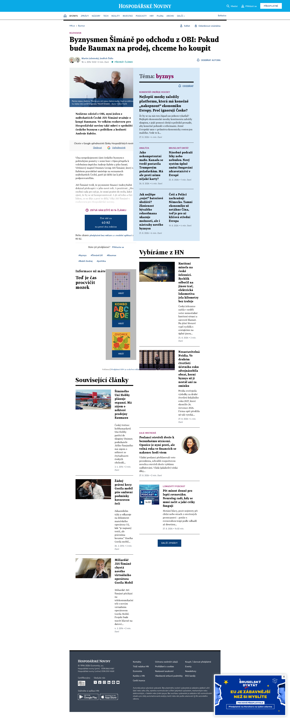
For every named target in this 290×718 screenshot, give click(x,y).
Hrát (121, 293)
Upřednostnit (119, 148)
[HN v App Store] (109, 697)
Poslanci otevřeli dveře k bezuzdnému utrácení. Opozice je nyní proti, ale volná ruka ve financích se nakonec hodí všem (157, 445)
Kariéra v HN (139, 676)
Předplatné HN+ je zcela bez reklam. (126, 369)
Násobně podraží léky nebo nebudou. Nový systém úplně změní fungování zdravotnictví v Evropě (181, 164)
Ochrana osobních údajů (166, 662)
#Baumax (111, 255)
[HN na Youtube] (117, 682)
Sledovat (97, 148)
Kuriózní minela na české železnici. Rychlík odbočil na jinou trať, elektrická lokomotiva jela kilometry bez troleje (188, 282)
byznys (165, 76)
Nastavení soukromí (164, 671)
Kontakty (137, 662)
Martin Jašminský (90, 58)
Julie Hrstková (147, 433)
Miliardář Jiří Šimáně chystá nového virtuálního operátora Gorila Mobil (124, 571)
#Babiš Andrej (86, 261)
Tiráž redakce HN (141, 667)
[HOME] (65, 16)
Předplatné (271, 6)
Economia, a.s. (97, 666)
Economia (137, 671)
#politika (101, 261)
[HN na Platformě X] (95, 682)
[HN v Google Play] (88, 697)
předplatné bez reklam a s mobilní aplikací (111, 235)
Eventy (188, 667)
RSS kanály (190, 676)
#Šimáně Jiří (97, 255)
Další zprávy (169, 543)
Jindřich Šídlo (106, 58)
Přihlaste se (118, 247)
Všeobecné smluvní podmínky (169, 676)
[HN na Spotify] (113, 682)
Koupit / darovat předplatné (198, 662)
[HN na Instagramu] (104, 682)
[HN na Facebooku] (99, 682)
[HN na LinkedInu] (108, 682)
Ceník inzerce (139, 681)
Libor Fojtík (122, 104)
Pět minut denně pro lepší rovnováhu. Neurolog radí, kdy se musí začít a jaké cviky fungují (179, 498)
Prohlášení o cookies (164, 667)
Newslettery (190, 671)
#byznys (83, 255)
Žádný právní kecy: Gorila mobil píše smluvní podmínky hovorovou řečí (124, 492)
